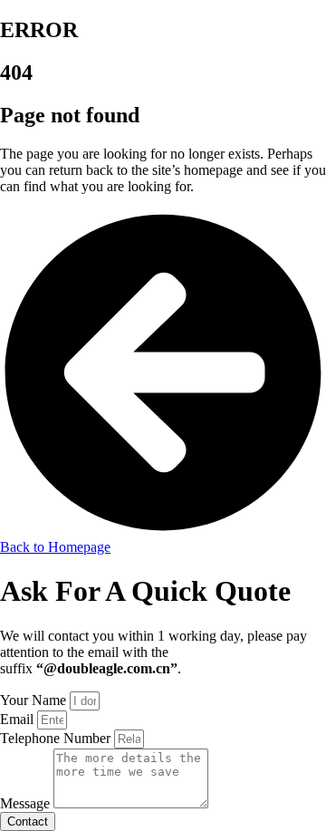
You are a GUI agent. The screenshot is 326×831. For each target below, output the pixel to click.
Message (26, 803)
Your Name (35, 700)
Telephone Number (57, 738)
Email (18, 719)
